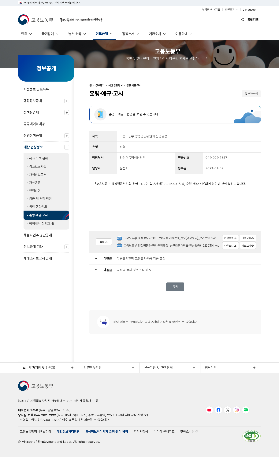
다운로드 (228, 238)
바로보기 (246, 238)
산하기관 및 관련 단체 (158, 368)
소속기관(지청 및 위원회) (39, 368)
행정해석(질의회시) (41, 224)
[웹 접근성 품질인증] (251, 436)
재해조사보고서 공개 (38, 258)
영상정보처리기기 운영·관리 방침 (106, 431)
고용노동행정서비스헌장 (35, 431)
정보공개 (101, 34)
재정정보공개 (37, 175)
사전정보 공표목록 (36, 89)
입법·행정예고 (38, 206)
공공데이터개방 (34, 124)
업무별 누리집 (93, 368)
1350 (34, 410)
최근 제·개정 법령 (40, 199)
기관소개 (155, 35)
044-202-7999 (45, 415)
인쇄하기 (253, 93)
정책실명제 (31, 114)
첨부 (102, 242)
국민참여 (47, 35)
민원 (24, 35)
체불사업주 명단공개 (38, 235)
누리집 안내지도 (211, 9)
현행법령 (35, 191)
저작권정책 (141, 431)
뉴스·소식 (74, 35)
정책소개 (128, 35)
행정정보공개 (33, 103)
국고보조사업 (37, 167)
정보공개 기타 (33, 249)
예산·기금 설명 (38, 159)
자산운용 (35, 183)
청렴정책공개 (33, 137)
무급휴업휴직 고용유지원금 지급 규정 (141, 258)
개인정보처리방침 (68, 431)
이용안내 (181, 35)
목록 (175, 287)
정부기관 (210, 368)
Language (249, 9)
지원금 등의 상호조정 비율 (134, 270)
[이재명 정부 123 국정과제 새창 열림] (78, 17)
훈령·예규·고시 (38, 215)
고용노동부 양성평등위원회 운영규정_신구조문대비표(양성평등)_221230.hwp (171, 245)
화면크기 (230, 9)
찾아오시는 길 (189, 431)
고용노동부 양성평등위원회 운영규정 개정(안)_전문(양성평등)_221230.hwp (170, 238)
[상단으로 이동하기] (268, 450)
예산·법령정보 (33, 149)
